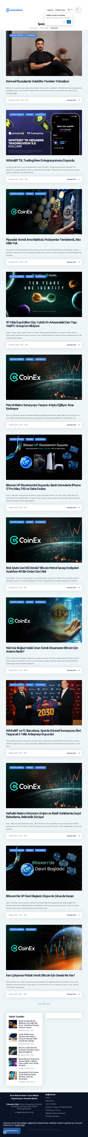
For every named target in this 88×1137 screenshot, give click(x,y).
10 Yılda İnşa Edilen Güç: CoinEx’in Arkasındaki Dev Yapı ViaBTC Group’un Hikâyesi (41, 324)
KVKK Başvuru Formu (53, 1110)
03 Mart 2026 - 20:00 (15, 994)
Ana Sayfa (33, 28)
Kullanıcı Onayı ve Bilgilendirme (59, 1107)
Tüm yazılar (44, 28)
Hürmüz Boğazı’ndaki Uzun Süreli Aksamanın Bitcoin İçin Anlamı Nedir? (42, 649)
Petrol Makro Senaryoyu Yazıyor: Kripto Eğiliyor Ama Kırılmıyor (40, 407)
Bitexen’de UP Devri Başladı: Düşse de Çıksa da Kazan (40, 896)
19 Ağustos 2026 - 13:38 (16, 100)
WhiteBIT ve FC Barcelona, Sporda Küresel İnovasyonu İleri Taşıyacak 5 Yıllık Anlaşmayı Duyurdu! (43, 732)
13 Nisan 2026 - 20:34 (15, 915)
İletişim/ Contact (52, 1116)
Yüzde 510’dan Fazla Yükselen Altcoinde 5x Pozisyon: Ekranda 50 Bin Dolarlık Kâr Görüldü (28, 1037)
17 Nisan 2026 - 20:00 (15, 836)
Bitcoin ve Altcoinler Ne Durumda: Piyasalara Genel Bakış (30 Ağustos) (29, 1050)
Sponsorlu (31, 35)
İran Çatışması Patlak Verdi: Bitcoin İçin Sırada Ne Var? (40, 975)
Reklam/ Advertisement (55, 1113)
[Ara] (77, 9)
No (64, 21)
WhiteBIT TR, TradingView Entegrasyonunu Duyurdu (40, 160)
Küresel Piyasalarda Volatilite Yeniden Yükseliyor (37, 81)
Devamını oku (71, 100)
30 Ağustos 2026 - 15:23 (26, 1030)
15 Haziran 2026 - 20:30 (16, 179)
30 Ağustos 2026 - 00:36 (26, 1082)
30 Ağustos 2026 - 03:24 (26, 1068)
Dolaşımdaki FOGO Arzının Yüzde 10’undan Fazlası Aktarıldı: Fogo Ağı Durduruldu (29, 1075)
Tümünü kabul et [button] (12, 1130)
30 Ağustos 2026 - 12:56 (26, 1044)
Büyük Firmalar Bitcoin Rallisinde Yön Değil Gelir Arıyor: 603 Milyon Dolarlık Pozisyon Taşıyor (29, 1024)
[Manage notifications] (4, 1132)
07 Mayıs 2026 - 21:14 (15, 587)
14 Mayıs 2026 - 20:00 (15, 507)
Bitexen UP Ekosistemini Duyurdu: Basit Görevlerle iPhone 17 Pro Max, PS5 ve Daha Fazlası (43, 487)
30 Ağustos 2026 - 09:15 (26, 1055)
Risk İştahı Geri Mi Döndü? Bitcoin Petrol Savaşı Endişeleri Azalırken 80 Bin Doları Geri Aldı (42, 569)
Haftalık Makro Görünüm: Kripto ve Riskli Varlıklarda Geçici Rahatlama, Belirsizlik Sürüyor (43, 815)
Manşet (30, 114)
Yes (69, 21)
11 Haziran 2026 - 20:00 (16, 262)
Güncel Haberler (17, 35)
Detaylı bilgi (20, 1125)
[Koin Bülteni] (14, 8)
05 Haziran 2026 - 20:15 (16, 345)
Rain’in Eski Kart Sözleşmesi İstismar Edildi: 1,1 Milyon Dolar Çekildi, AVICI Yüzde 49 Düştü (29, 1062)
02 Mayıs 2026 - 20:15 (15, 670)
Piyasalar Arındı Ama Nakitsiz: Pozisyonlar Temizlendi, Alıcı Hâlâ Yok (43, 241)
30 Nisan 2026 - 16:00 (15, 753)
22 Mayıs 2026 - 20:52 (16, 425)
